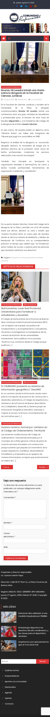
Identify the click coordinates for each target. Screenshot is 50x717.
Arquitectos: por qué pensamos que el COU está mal (33, 643)
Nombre (8, 522)
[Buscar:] (18, 661)
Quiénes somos (12, 670)
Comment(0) (36, 99)
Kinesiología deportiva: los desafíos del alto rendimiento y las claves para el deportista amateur (33, 631)
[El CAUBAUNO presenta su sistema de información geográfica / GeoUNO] (25, 364)
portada (39, 257)
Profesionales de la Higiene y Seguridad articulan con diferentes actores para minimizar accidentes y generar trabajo (44, 467)
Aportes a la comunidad (15, 681)
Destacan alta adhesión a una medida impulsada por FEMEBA (32, 614)
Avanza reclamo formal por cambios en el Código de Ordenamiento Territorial (24, 429)
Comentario (10, 497)
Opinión (8, 698)
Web (6, 547)
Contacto (9, 703)
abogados (14, 257)
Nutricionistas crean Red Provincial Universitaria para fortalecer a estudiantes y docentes (21, 312)
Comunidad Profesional (11, 87)
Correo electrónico (9, 535)
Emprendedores (12, 676)
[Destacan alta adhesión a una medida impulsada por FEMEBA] (8, 617)
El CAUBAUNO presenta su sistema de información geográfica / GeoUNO (22, 388)
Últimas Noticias (30, 305)
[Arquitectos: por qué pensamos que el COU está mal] (8, 645)
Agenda (8, 692)
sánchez (4, 261)
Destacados (10, 687)
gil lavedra (30, 257)
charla (22, 257)
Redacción (22, 99)
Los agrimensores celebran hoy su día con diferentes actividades (8, 467)
